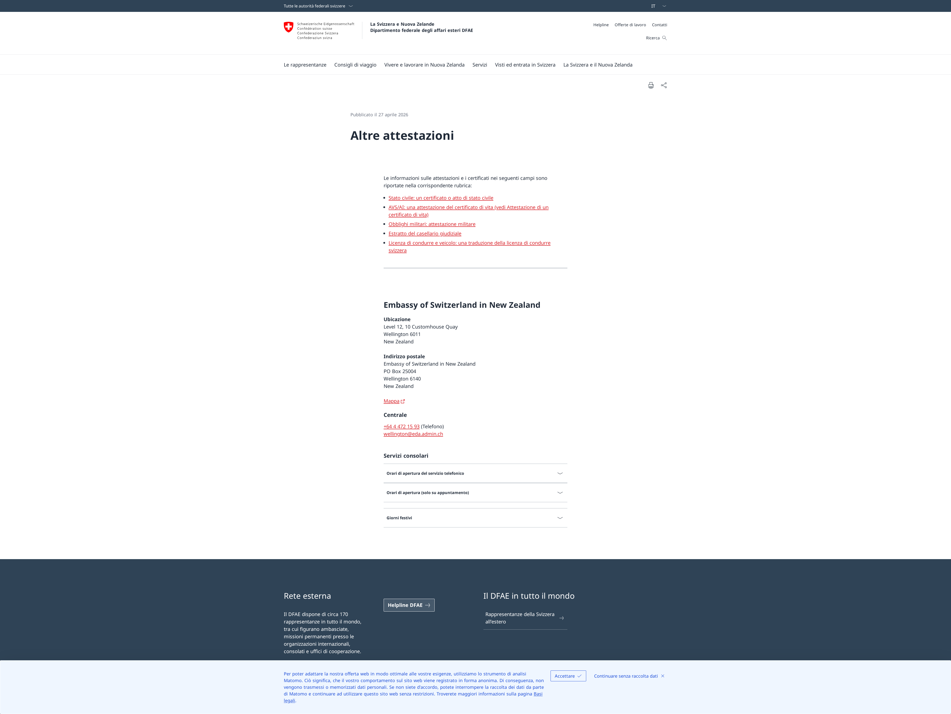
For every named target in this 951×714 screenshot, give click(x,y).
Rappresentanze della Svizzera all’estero (520, 618)
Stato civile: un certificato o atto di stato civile (441, 197)
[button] (305, 64)
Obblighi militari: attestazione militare (432, 224)
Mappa (391, 401)
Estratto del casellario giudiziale (425, 233)
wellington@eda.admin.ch (413, 433)
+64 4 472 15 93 (402, 426)
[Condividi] (663, 85)
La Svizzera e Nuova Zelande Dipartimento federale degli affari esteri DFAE (421, 27)
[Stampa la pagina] (650, 85)
